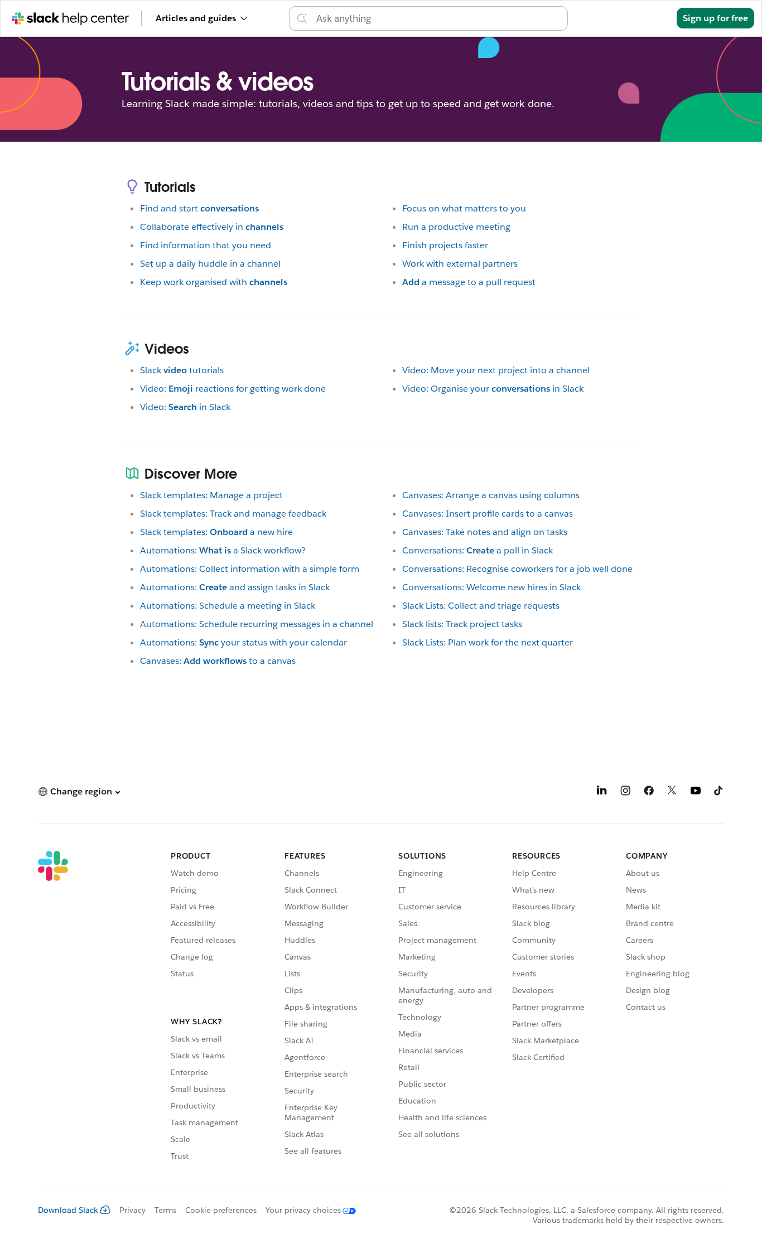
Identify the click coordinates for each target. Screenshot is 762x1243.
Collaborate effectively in (211, 227)
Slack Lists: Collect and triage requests (481, 605)
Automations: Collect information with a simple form (249, 569)
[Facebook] (649, 792)
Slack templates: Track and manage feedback (233, 513)
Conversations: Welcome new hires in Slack (491, 587)
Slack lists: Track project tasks (462, 624)
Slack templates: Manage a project (211, 495)
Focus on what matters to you (464, 208)
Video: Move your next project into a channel (496, 370)
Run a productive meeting (456, 227)
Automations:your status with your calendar (243, 642)
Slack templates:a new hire (216, 532)
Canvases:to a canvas (218, 661)
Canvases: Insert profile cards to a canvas (487, 513)
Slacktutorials (182, 370)
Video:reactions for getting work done (233, 388)
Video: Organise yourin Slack (492, 388)
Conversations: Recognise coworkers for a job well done (517, 569)
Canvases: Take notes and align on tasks (484, 532)
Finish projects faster (445, 245)
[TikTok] (719, 792)
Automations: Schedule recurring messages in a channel (256, 624)
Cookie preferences (221, 1210)
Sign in (648, 18)
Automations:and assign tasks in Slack (235, 587)
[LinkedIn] (602, 792)
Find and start (199, 208)
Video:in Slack (185, 407)
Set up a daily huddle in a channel (210, 263)
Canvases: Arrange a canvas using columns (491, 495)
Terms (165, 1210)
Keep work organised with (213, 282)
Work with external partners (460, 263)
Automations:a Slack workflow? (223, 550)
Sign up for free (715, 18)
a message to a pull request (469, 282)
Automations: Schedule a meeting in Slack (227, 605)
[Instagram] (625, 792)
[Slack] (53, 1007)
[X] (672, 792)
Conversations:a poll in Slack (477, 550)
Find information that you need (205, 245)
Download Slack (68, 1210)
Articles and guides (196, 18)
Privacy (132, 1210)
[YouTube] (696, 792)
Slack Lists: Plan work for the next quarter (487, 642)
